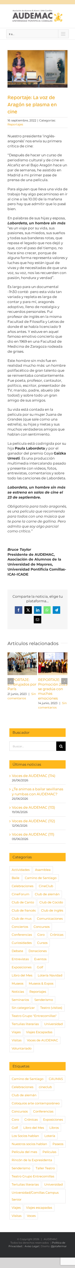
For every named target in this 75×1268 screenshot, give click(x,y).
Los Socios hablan (25, 1136)
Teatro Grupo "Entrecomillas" (34, 1016)
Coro (41, 935)
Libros (54, 1128)
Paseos (57, 1144)
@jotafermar (59, 1246)
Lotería (49, 1136)
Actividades (21, 870)
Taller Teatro (45, 1168)
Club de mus (21, 919)
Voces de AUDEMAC (42, 1040)
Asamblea (43, 870)
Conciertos (20, 927)
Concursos (42, 927)
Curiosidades (22, 943)
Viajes (16, 1032)
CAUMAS (56, 1079)
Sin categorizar (23, 1008)
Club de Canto (23, 902)
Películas (49, 1152)
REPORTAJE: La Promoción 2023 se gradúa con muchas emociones (53, 689)
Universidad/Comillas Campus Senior (35, 1196)
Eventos (40, 959)
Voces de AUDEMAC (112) (33, 821)
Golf (40, 967)
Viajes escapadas (39, 1208)
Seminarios (20, 1000)
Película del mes (24, 1152)
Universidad (53, 1024)
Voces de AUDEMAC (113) (33, 807)
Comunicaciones (50, 919)
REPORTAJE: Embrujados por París (22, 684)
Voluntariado (21, 1048)
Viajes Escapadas (39, 1032)
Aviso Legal (32, 1246)
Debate (17, 951)
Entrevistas (20, 959)
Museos (17, 983)
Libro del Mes (22, 975)
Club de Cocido (51, 902)
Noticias (18, 992)
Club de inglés (52, 910)
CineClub (46, 886)
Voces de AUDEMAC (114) (33, 776)
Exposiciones (21, 967)
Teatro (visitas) (51, 1008)
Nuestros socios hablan (29, 1144)
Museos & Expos (41, 983)
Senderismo (43, 1000)
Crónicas (56, 935)
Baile (15, 878)
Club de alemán (47, 894)
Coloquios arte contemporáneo (36, 1103)
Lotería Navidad (50, 975)
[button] (11, 681)
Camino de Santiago (40, 878)
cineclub (45, 1087)
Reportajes (15, 124)
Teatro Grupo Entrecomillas (33, 1176)
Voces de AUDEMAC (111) (33, 834)
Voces (31, 1216)
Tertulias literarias (25, 1024)
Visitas (16, 1040)
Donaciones (38, 951)
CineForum (20, 894)
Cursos (42, 943)
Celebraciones (22, 886)
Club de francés (24, 910)
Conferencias (22, 935)
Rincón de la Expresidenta (32, 1160)
